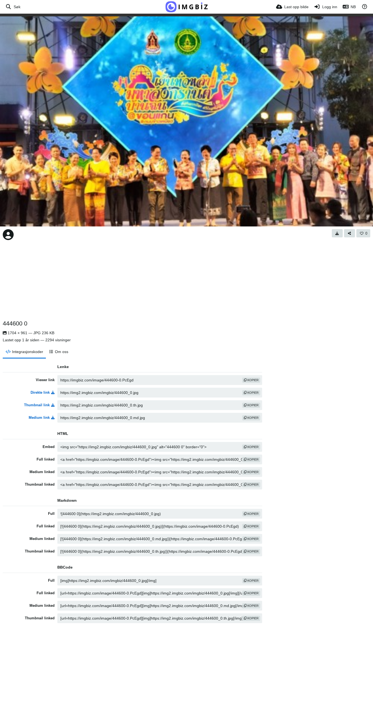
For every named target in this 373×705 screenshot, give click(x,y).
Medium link (39, 418)
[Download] (337, 233)
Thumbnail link (37, 405)
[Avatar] (8, 234)
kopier (253, 380)
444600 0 (15, 323)
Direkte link (40, 392)
